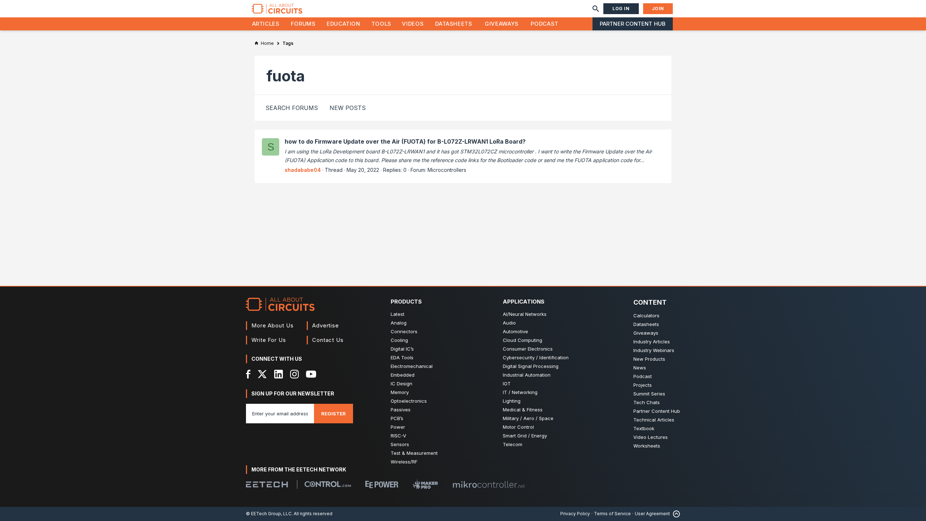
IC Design (401, 383)
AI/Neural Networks (525, 314)
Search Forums (292, 107)
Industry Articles (651, 341)
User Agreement (652, 513)
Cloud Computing (522, 340)
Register (333, 413)
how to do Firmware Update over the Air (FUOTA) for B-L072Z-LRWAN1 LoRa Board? (405, 141)
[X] (262, 374)
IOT (507, 383)
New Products (649, 359)
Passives (401, 409)
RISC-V (398, 436)
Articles (266, 23)
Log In (621, 8)
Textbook (643, 428)
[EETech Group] (267, 484)
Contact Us (328, 339)
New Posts (348, 107)
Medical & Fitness (523, 409)
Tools (381, 23)
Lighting (512, 401)
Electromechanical (412, 366)
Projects (642, 385)
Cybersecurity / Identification (536, 357)
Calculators (646, 315)
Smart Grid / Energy (525, 436)
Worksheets (646, 446)
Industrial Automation (527, 375)
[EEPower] (381, 484)
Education (343, 23)
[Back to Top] (675, 514)
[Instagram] (294, 374)
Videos (413, 23)
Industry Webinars (653, 350)
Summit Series (649, 394)
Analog (399, 323)
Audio (509, 323)
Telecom (512, 444)
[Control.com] (328, 484)
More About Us (272, 325)
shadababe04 (303, 170)
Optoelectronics (409, 401)
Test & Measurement (414, 453)
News (639, 367)
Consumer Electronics (528, 349)
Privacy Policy (575, 513)
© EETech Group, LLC (269, 513)
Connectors (404, 331)
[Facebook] (248, 374)
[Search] (595, 8)
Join (658, 8)
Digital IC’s (402, 349)
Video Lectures (650, 437)
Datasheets (453, 23)
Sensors (400, 444)
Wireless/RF (404, 462)
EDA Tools (402, 357)
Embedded (403, 375)
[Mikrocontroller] (489, 484)
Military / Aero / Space (528, 418)
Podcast (544, 23)
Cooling (399, 340)
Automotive (515, 331)
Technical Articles (653, 420)
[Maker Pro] (425, 484)
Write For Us (268, 339)
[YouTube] (311, 374)
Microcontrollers (447, 170)
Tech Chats (646, 402)
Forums (303, 23)
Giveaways (502, 23)
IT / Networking (520, 392)
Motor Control (518, 427)
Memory (400, 392)
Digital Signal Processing (530, 366)
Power (398, 427)
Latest (397, 314)
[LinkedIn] (278, 374)
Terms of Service (612, 513)
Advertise (325, 325)
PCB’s (397, 418)
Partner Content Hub (633, 23)
